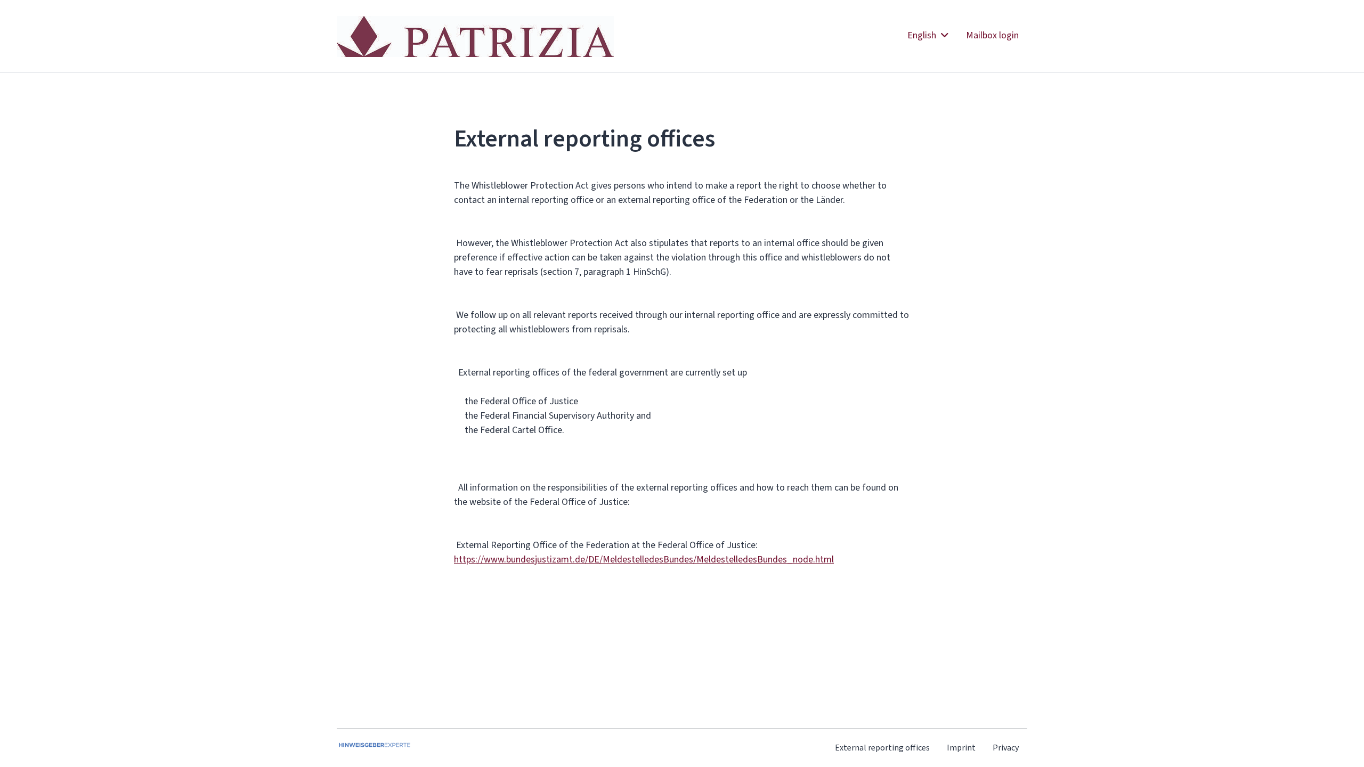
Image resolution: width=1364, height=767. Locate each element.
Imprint (961, 747)
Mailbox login (992, 35)
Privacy (1006, 747)
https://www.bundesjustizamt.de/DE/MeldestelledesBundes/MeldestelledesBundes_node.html (644, 559)
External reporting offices (882, 747)
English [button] (922, 35)
